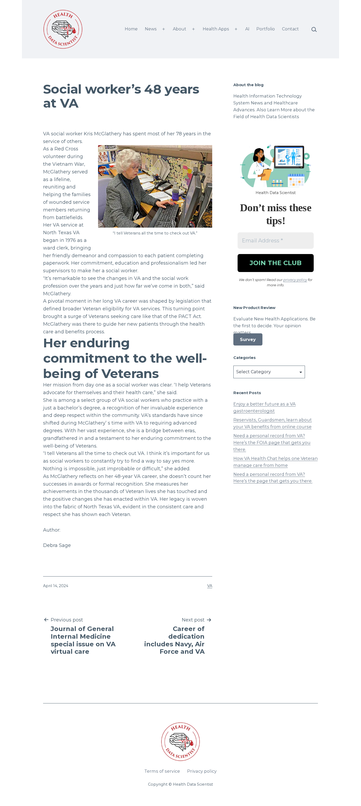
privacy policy (295, 280)
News (150, 28)
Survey (248, 339)
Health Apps (216, 28)
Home (131, 28)
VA (209, 585)
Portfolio (265, 28)
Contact (290, 28)
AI (247, 28)
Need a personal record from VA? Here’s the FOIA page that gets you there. (272, 442)
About (179, 28)
